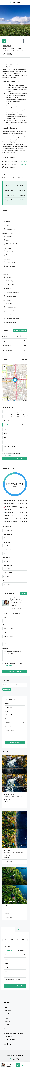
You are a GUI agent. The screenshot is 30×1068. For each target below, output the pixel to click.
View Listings (24, 593)
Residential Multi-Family (12, 292)
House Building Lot (9, 794)
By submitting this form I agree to (12, 454)
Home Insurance (7, 565)
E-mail (7, 704)
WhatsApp (13, 605)
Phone (4, 625)
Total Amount (6, 527)
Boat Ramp (9, 236)
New (9, 45)
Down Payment (7, 534)
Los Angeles (8, 1010)
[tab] (4, 41)
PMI (3, 581)
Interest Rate (6, 542)
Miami (6, 1007)
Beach (8, 218)
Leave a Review (6, 689)
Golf (7, 240)
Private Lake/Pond (11, 244)
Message (5, 648)
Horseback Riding (11, 229)
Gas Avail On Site (11, 266)
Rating (7, 719)
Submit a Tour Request (15, 459)
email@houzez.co (10, 1039)
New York (7, 1016)
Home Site (7, 850)
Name (4, 617)
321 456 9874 (14, 602)
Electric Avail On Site (12, 262)
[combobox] (15, 429)
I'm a (3, 640)
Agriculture (9, 277)
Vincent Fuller (9, 917)
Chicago (7, 1013)
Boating (8, 221)
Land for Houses (9, 906)
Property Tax (6, 557)
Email (4, 633)
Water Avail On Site (11, 270)
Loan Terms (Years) (8, 550)
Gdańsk (7, 1018)
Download (25, 161)
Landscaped (9, 251)
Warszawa (7, 1021)
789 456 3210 (16, 600)
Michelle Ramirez (10, 806)
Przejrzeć (8, 727)
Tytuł (6, 711)
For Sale (5, 45)
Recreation (9, 288)
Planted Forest (10, 255)
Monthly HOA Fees (8, 573)
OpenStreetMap (18, 400)
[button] (15, 380)
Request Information (15, 671)
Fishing (8, 225)
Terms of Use (7, 455)
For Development (11, 281)
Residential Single (11, 296)
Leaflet (11, 400)
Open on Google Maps (21, 330)
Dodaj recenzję (15, 743)
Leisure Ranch (10, 285)
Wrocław (7, 1024)
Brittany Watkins (9, 861)
